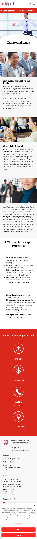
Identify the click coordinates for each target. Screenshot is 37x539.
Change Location (16, 448)
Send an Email (9, 462)
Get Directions (18, 426)
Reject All (18, 529)
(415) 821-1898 (18, 405)
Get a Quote (18, 380)
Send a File (18, 358)
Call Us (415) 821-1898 (12, 459)
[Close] (34, 505)
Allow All (18, 535)
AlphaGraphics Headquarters (20, 450)
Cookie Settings (18, 524)
